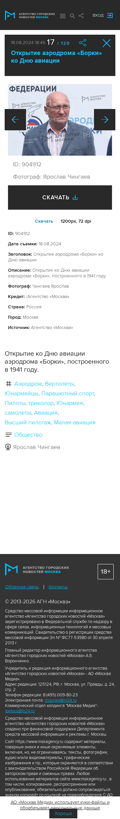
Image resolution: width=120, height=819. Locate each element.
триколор (41, 403)
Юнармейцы (21, 393)
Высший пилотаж (28, 422)
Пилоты (15, 403)
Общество (28, 434)
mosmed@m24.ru (61, 700)
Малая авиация (75, 422)
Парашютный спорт (67, 393)
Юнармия (70, 403)
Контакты (58, 587)
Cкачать (44, 221)
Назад (15, 119)
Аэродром (28, 383)
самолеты (18, 412)
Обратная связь (22, 587)
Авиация (46, 412)
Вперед (104, 119)
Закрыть (106, 43)
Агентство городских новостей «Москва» (30, 15)
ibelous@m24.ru (20, 711)
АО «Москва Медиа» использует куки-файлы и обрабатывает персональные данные (60, 805)
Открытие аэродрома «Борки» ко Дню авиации (56, 57)
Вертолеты (59, 383)
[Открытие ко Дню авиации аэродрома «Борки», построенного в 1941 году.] (60, 120)
